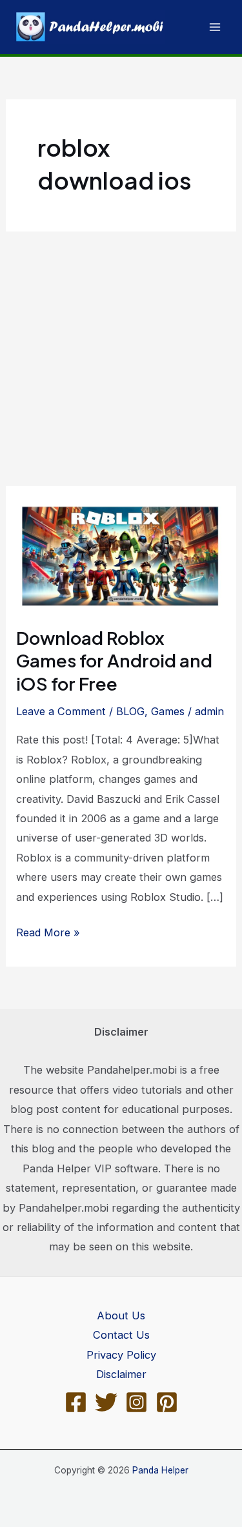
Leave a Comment (61, 711)
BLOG (130, 711)
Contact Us (121, 1334)
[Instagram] (136, 1402)
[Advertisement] (121, 359)
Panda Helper (160, 1470)
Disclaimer (121, 1374)
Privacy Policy (121, 1354)
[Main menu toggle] (214, 27)
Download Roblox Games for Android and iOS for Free (114, 661)
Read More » (48, 933)
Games (168, 711)
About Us (121, 1315)
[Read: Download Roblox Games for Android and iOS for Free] (120, 555)
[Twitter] (106, 1402)
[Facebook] (76, 1402)
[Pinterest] (167, 1402)
